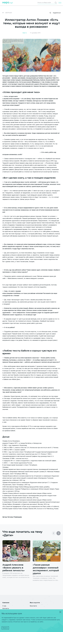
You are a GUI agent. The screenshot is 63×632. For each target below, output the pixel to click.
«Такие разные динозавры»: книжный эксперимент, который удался (46, 569)
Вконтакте (33, 606)
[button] (58, 533)
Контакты (5, 608)
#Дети (25, 33)
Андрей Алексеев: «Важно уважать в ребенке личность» (13, 567)
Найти (55, 2)
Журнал (8, 13)
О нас (4, 606)
